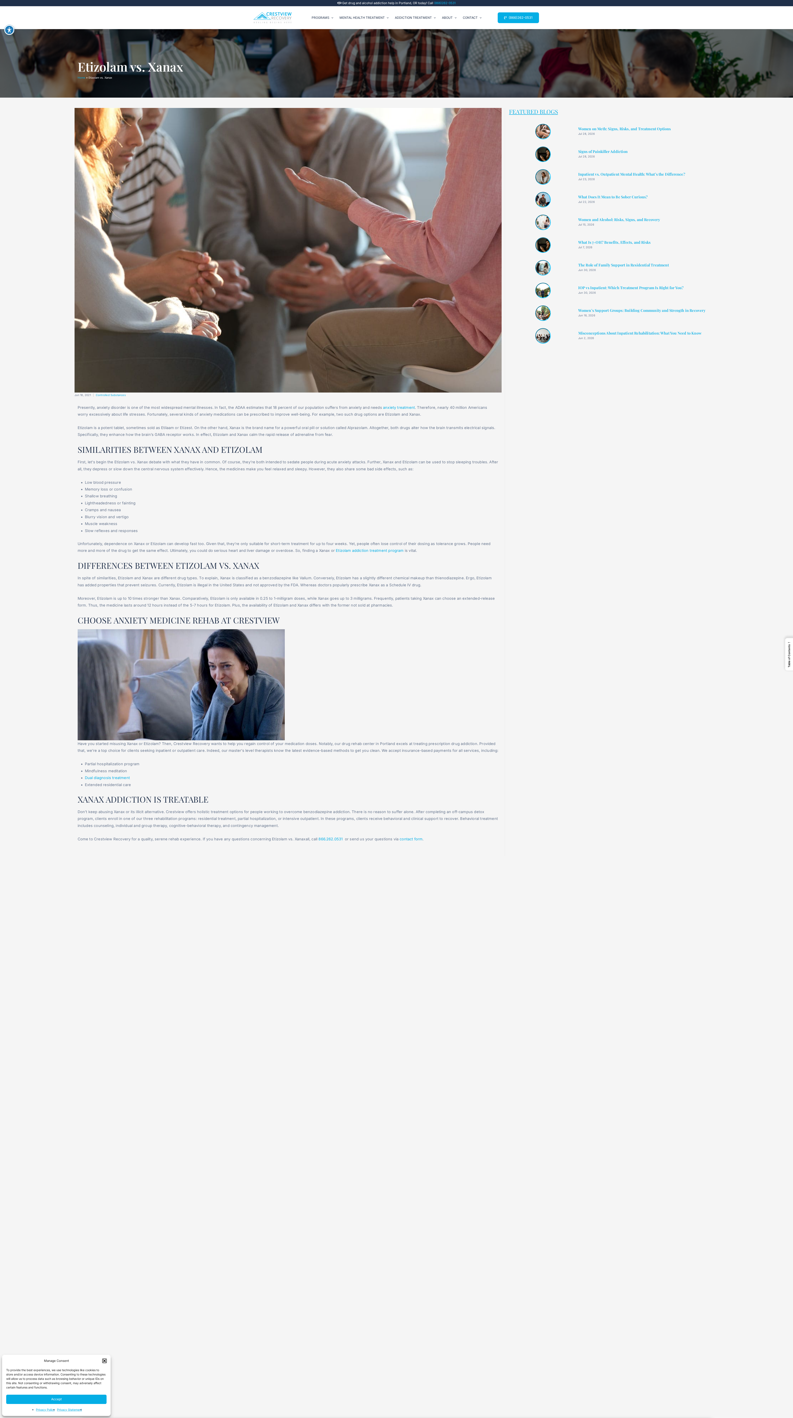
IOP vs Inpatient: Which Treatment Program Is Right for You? (631, 288)
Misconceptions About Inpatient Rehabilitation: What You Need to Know (640, 333)
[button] (104, 1361)
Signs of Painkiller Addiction (603, 151)
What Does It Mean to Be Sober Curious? (613, 197)
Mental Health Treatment (362, 18)
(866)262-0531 (445, 3)
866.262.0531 (330, 839)
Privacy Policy (45, 1409)
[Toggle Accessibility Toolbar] (9, 30)
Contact (470, 18)
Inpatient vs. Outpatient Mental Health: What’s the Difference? (631, 174)
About (447, 18)
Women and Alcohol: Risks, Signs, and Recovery (619, 220)
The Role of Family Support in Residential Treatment (623, 265)
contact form (411, 839)
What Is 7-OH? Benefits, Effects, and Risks (614, 242)
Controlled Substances (111, 395)
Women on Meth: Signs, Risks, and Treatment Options (624, 129)
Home (81, 77)
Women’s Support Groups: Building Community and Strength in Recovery (641, 310)
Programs (320, 18)
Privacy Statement (69, 1409)
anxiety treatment (399, 407)
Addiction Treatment (413, 18)
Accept (56, 1399)
